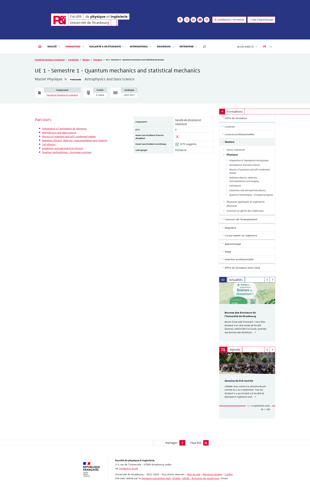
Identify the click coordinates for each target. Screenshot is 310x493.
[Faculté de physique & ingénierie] (59, 19)
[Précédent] (267, 280)
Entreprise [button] (187, 46)
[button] (204, 46)
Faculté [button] (52, 46)
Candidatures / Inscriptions (230, 19)
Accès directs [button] (245, 46)
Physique (97, 59)
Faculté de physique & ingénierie (50, 59)
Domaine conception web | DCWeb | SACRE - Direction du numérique (180, 478)
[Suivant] (272, 280)
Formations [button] (73, 46)
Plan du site (193, 474)
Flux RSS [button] (195, 443)
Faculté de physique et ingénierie (62, 95)
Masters (86, 59)
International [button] (139, 46)
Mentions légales (212, 474)
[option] (247, 311)
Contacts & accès (128, 468)
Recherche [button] (164, 46)
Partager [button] (171, 443)
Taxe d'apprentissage (262, 19)
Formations (73, 59)
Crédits (229, 474)
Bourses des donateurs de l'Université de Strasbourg (240, 314)
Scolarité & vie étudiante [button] (105, 46)
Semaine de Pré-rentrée (239, 381)
